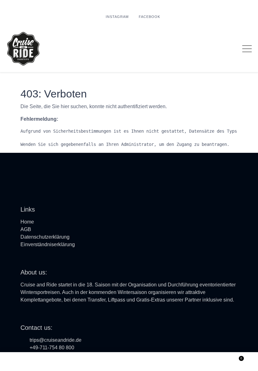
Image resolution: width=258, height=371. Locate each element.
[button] (21, 361)
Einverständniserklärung (47, 244)
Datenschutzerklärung (45, 237)
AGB (25, 229)
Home (27, 221)
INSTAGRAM (117, 17)
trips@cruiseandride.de (55, 340)
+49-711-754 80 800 (52, 347)
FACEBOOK (149, 17)
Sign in (129, 361)
